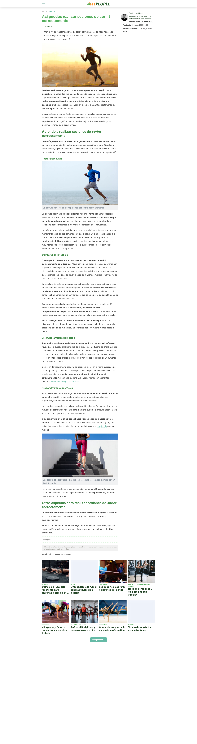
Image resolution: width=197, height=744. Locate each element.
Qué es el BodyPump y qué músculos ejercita (83, 629)
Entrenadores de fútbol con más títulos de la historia (84, 590)
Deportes (103, 584)
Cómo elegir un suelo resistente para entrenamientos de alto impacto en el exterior (55, 590)
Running (52, 11)
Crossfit (45, 625)
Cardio (44, 11)
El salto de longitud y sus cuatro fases (139, 629)
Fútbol (73, 584)
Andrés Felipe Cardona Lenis (141, 21)
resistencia (102, 426)
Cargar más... (98, 640)
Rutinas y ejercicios (79, 625)
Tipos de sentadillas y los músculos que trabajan (140, 591)
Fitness (45, 584)
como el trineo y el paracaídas (65, 381)
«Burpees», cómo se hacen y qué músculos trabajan (54, 630)
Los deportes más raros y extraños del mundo (112, 588)
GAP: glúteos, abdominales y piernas (139, 585)
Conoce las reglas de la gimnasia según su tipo (112, 629)
